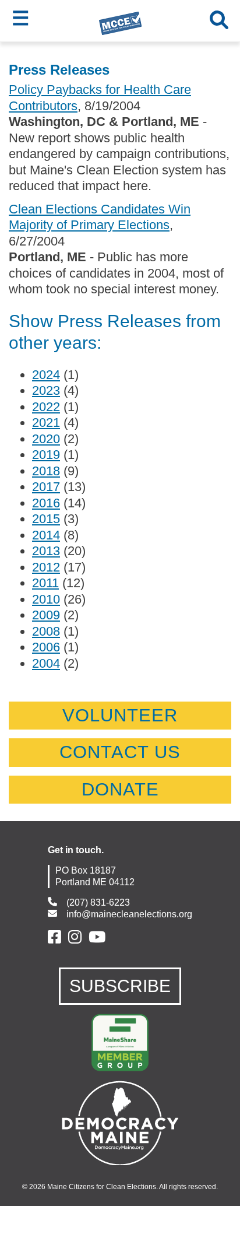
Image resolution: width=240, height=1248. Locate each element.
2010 (46, 599)
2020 (46, 439)
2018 (46, 471)
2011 (45, 583)
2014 (46, 535)
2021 (46, 422)
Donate (120, 789)
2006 (46, 647)
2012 (46, 567)
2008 (46, 631)
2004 (46, 663)
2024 (46, 374)
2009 (46, 615)
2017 (46, 486)
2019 (46, 454)
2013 (46, 551)
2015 (46, 518)
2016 (46, 503)
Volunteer (120, 715)
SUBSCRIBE (120, 985)
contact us (120, 752)
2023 (46, 390)
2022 (46, 406)
